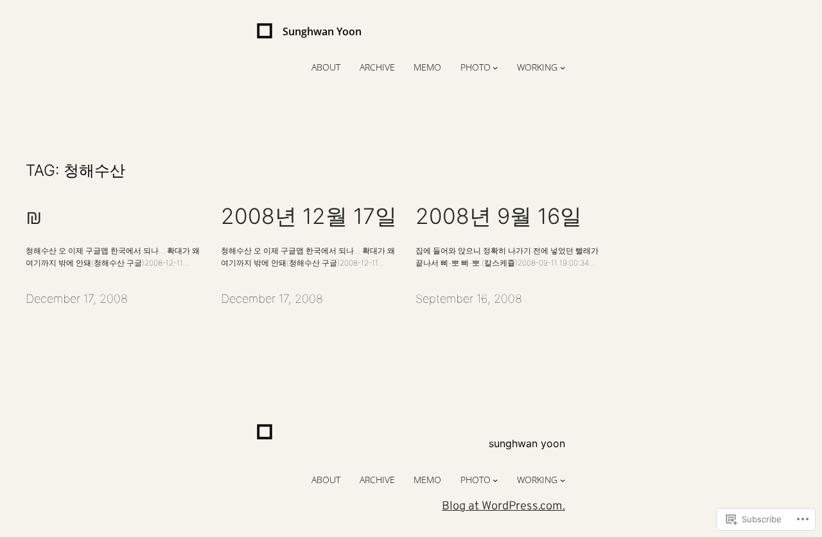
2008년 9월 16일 (498, 216)
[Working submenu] (562, 67)
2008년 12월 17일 (309, 216)
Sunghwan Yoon (322, 31)
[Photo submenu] (495, 67)
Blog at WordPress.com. (503, 506)
